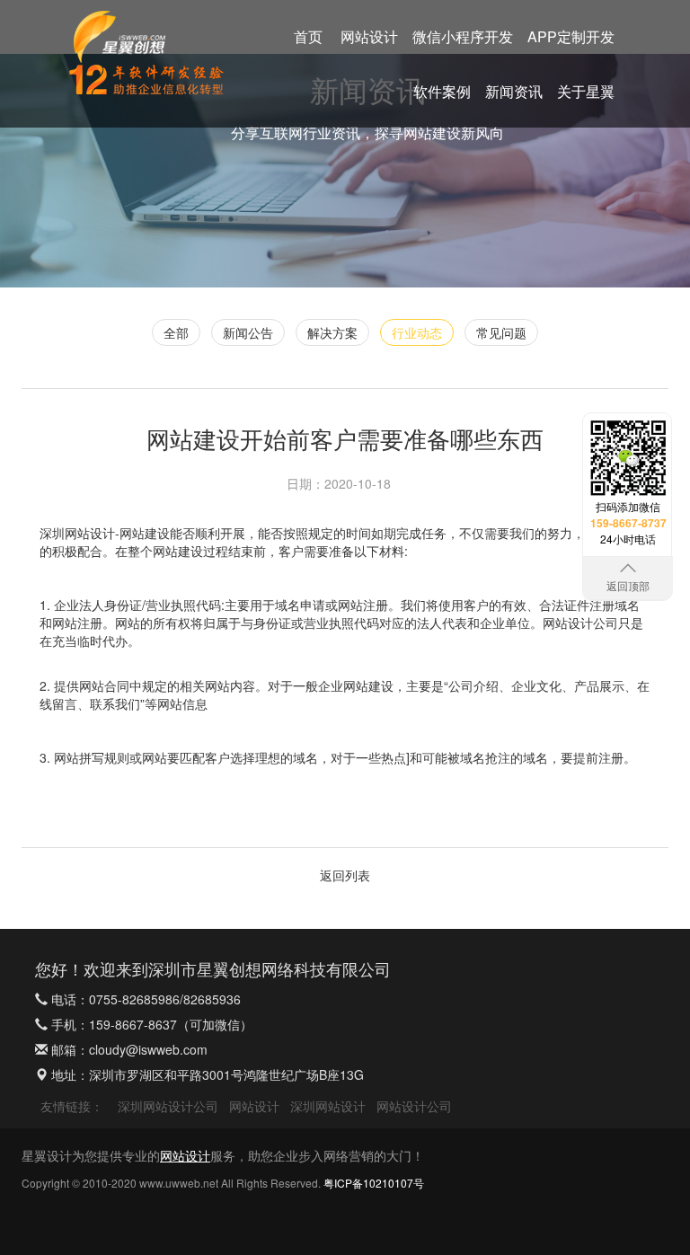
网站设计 (369, 36)
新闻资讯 (514, 91)
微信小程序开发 (462, 36)
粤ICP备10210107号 (373, 1182)
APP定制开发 (571, 36)
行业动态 (417, 332)
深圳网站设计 (77, 533)
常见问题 (501, 332)
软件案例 (442, 91)
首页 (308, 36)
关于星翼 (586, 91)
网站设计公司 (414, 1106)
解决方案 (332, 332)
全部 (176, 332)
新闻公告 (248, 332)
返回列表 (345, 875)
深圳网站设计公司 (168, 1106)
